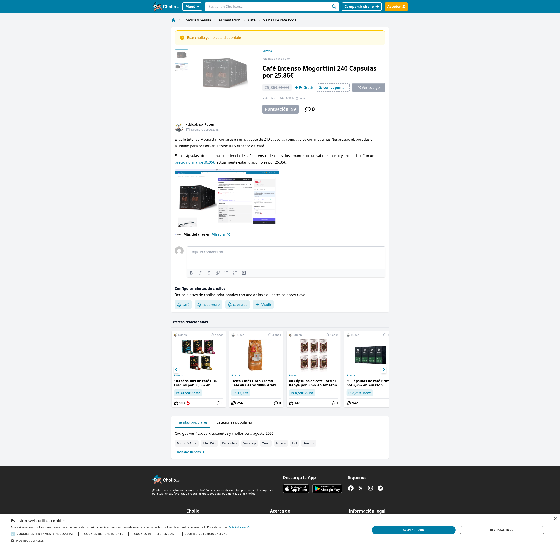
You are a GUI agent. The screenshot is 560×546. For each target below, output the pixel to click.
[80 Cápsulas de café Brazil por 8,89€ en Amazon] (371, 369)
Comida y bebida (197, 20)
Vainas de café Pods (279, 20)
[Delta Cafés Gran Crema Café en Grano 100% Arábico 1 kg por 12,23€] (256, 369)
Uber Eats (209, 443)
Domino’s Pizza (186, 443)
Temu (266, 443)
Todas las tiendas (189, 452)
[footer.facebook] (351, 488)
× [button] (555, 518)
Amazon (178, 375)
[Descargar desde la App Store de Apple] (296, 488)
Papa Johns (229, 443)
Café (252, 20)
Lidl (294, 443)
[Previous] (176, 369)
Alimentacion (229, 20)
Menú (191, 6)
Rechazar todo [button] (502, 530)
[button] (131, 540)
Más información (240, 527)
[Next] (383, 369)
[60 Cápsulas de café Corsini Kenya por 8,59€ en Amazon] (314, 369)
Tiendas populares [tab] (192, 422)
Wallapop (249, 443)
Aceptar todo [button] (413, 530)
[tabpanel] (280, 441)
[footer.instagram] (370, 488)
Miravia (267, 50)
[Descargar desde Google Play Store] (327, 488)
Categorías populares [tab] (234, 422)
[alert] (280, 530)
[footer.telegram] (380, 488)
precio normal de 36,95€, (195, 162)
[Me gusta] (176, 403)
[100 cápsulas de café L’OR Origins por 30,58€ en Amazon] (199, 369)
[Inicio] (174, 20)
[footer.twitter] (360, 488)
